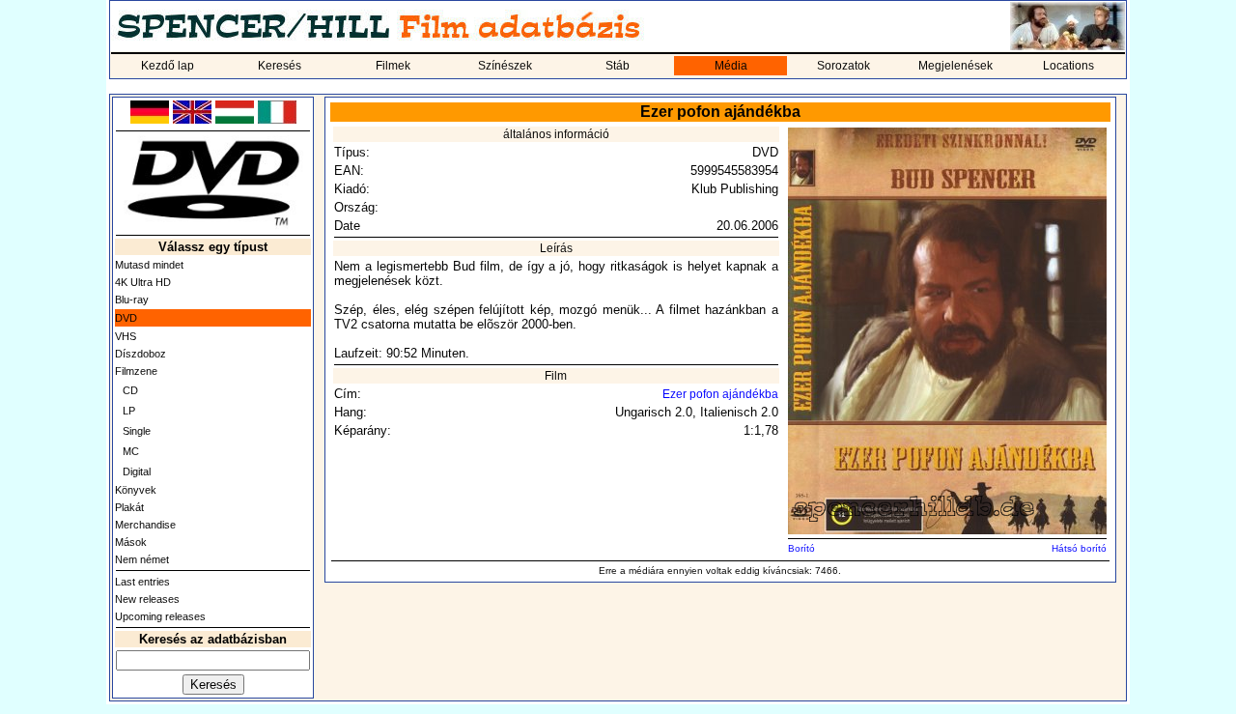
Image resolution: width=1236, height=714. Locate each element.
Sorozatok (843, 65)
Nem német (142, 559)
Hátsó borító (1079, 548)
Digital (137, 471)
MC (131, 451)
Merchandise (145, 524)
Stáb (617, 65)
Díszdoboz (140, 353)
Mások (131, 542)
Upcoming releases (160, 616)
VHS (125, 336)
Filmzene (136, 371)
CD (130, 390)
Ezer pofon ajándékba (720, 394)
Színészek (505, 65)
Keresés (279, 65)
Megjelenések (955, 65)
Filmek (393, 65)
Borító (801, 548)
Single (137, 431)
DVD (126, 318)
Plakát (129, 507)
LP (129, 410)
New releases (147, 599)
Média (731, 65)
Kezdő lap (167, 65)
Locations (1068, 65)
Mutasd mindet (149, 265)
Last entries (142, 581)
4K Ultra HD (143, 282)
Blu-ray (132, 299)
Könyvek (135, 490)
